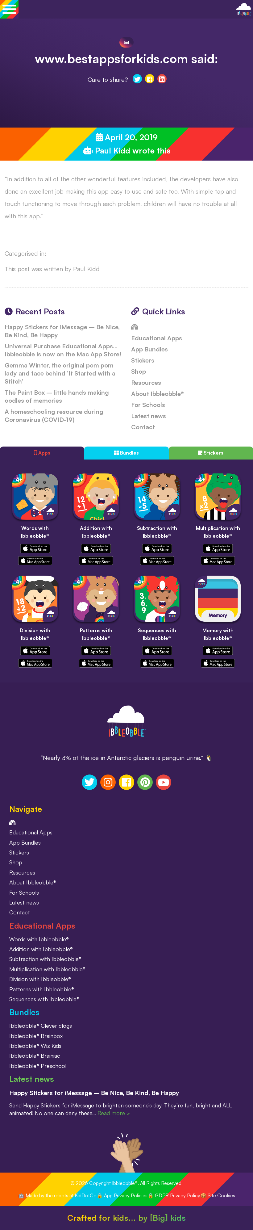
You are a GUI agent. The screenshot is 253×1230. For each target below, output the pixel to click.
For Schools (148, 405)
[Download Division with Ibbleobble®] (35, 650)
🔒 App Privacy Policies (122, 1195)
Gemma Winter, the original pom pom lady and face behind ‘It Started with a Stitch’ (60, 373)
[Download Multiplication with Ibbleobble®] (217, 548)
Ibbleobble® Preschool (37, 1065)
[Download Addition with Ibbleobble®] (96, 548)
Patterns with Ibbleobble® (41, 989)
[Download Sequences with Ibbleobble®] (157, 650)
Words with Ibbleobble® (39, 939)
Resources (146, 382)
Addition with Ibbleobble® (41, 949)
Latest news (148, 416)
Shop (138, 371)
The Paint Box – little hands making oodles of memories (57, 396)
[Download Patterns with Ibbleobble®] (96, 650)
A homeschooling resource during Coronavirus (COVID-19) (54, 415)
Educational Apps (156, 338)
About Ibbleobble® (157, 393)
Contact (143, 427)
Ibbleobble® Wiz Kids (35, 1045)
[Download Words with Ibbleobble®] (35, 548)
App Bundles (149, 349)
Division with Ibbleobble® (40, 979)
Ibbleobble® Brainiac (34, 1055)
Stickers (142, 360)
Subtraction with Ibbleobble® (45, 958)
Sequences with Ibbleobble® (44, 999)
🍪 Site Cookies (217, 1195)
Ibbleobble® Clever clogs (40, 1025)
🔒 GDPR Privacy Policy (173, 1195)
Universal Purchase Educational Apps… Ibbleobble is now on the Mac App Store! (63, 350)
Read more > (113, 1113)
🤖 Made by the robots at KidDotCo (57, 1195)
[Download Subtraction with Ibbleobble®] (157, 548)
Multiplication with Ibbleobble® (47, 969)
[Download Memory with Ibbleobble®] (217, 650)
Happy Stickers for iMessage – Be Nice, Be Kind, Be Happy (94, 1093)
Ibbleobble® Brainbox (36, 1035)
